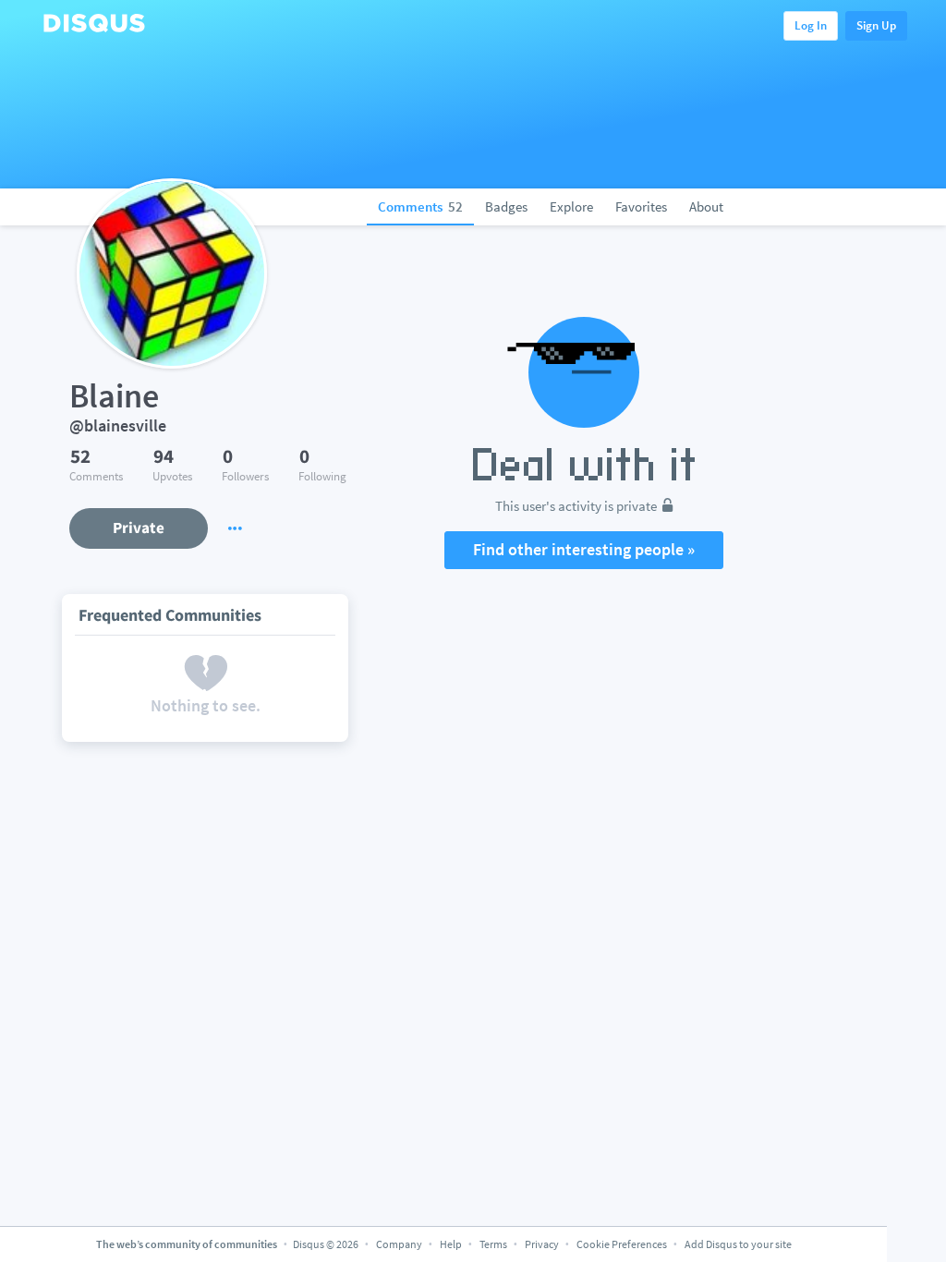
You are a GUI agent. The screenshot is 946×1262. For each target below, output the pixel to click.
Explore (571, 206)
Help (451, 1244)
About (706, 206)
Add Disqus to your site (738, 1244)
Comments (420, 206)
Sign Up (876, 25)
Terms (493, 1244)
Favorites (641, 206)
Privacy (542, 1244)
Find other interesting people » (584, 549)
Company (399, 1244)
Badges (506, 206)
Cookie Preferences (622, 1244)
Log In (810, 25)
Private (138, 527)
